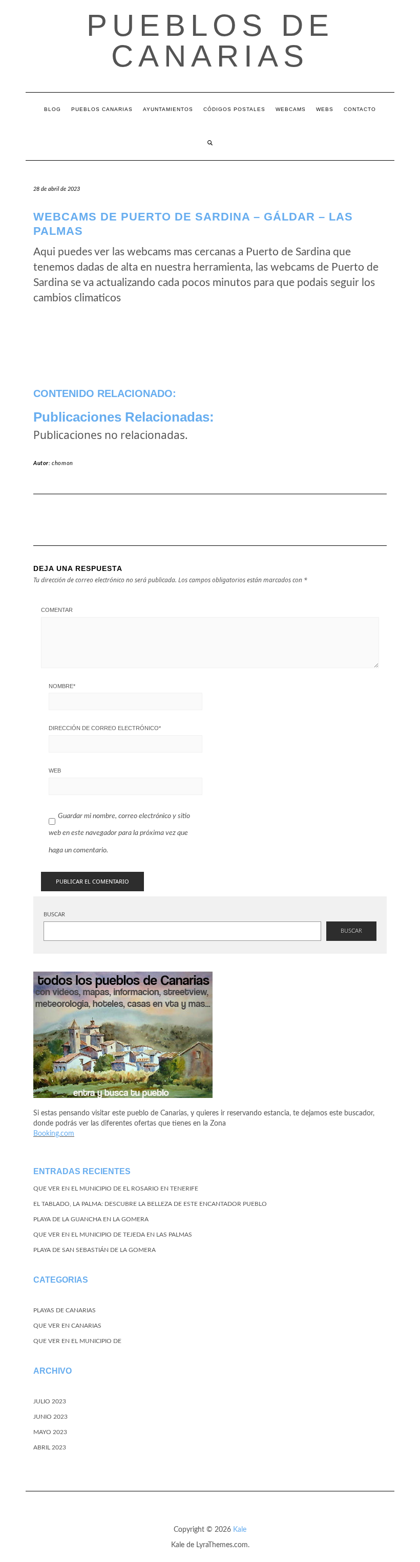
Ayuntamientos (168, 109)
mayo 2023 (50, 1432)
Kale (239, 1529)
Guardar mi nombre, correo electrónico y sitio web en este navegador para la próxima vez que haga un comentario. (119, 833)
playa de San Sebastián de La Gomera (94, 1250)
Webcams (291, 109)
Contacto (360, 109)
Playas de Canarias (64, 1310)
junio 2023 (50, 1417)
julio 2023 (49, 1401)
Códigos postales (234, 109)
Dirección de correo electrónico (105, 728)
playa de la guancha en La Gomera (91, 1219)
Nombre (62, 686)
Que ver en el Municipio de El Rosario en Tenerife (115, 1188)
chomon (62, 463)
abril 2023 (49, 1447)
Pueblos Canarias (102, 109)
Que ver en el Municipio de (77, 1341)
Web (55, 770)
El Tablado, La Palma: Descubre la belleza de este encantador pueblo (150, 1204)
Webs (324, 109)
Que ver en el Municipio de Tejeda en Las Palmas (112, 1234)
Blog (52, 109)
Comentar (57, 610)
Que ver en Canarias (67, 1326)
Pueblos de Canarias (210, 40)
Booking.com (53, 1133)
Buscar (54, 914)
